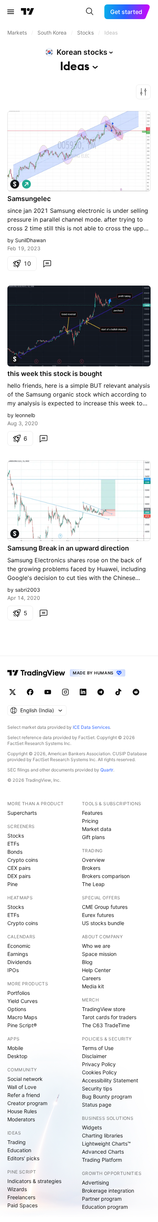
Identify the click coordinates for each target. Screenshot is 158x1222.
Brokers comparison (106, 876)
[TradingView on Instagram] (65, 692)
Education (19, 1150)
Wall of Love (21, 1087)
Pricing (90, 821)
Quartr (106, 770)
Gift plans (93, 837)
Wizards (17, 1189)
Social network (25, 1079)
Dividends (19, 962)
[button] (143, 92)
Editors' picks (23, 1158)
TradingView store (103, 1009)
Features (92, 813)
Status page (96, 1104)
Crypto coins (22, 860)
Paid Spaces (22, 1205)
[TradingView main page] (27, 12)
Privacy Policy (99, 1064)
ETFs (13, 844)
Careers (91, 978)
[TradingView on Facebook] (30, 692)
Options (16, 1009)
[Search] (89, 11)
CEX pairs (18, 868)
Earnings (17, 954)
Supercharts (22, 813)
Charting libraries (102, 1135)
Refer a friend (23, 1095)
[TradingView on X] (12, 692)
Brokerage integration (108, 1190)
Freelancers (21, 1197)
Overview (93, 860)
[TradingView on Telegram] (101, 692)
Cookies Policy (99, 1072)
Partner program (102, 1199)
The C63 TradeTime (106, 1025)
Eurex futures (98, 915)
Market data (96, 829)
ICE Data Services (91, 727)
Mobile (15, 1048)
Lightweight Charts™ (106, 1143)
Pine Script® (22, 1025)
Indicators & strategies (34, 1181)
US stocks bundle (103, 923)
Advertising (95, 1182)
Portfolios (18, 993)
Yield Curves (22, 1001)
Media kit (93, 986)
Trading (16, 1142)
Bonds (14, 852)
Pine (12, 884)
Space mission (99, 954)
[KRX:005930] (14, 184)
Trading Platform (102, 1160)
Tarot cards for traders (109, 1017)
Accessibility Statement (110, 1080)
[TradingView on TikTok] (118, 692)
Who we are (96, 946)
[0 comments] (47, 263)
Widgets (92, 1127)
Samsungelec (29, 199)
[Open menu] (10, 11)
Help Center (96, 970)
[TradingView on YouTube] (48, 692)
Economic (18, 946)
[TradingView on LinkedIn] (83, 692)
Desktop (17, 1056)
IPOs (13, 970)
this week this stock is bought (54, 373)
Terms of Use (98, 1048)
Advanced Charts (103, 1151)
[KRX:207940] (14, 359)
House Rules (22, 1111)
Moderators (21, 1119)
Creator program (27, 1103)
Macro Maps (22, 1017)
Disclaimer (94, 1056)
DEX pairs (18, 876)
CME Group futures (105, 907)
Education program (105, 1207)
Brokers (91, 868)
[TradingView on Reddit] (136, 692)
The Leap (93, 884)
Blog (87, 962)
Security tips (97, 1088)
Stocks (15, 835)
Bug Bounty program (107, 1096)
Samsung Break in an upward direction (68, 548)
